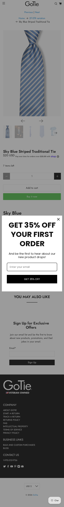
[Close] (58, 219)
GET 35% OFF (32, 279)
